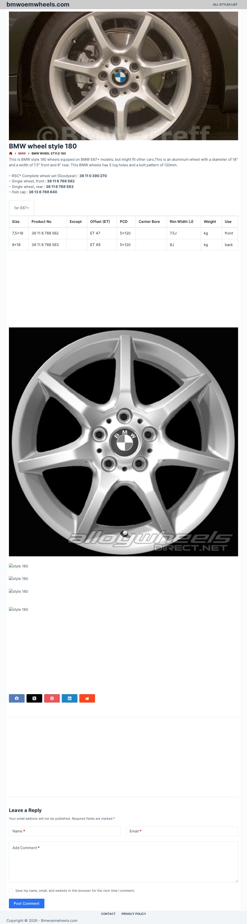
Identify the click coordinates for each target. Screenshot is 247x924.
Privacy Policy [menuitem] (134, 914)
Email (135, 831)
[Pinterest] (52, 698)
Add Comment (26, 847)
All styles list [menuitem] (225, 4)
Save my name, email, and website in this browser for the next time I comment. (75, 890)
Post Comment (27, 903)
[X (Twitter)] (34, 698)
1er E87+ (21, 208)
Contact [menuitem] (108, 914)
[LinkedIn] (69, 698)
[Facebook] (17, 698)
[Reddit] (87, 698)
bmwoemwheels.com (38, 4)
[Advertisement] (123, 288)
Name (19, 831)
